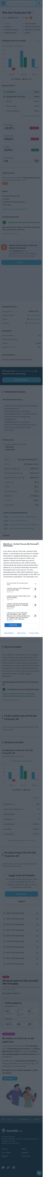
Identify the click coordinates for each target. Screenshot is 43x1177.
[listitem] (21, 583)
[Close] (39, 544)
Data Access (21, 633)
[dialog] (21, 588)
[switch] (34, 589)
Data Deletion (9, 633)
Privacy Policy (34, 633)
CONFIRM (13, 625)
